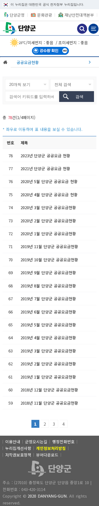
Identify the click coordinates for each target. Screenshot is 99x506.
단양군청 (20, 28)
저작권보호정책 (18, 455)
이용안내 (12, 441)
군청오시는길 (36, 441)
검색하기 (82, 29)
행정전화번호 (63, 441)
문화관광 (44, 15)
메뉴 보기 (93, 29)
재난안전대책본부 (79, 15)
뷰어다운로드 (47, 455)
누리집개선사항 (18, 448)
